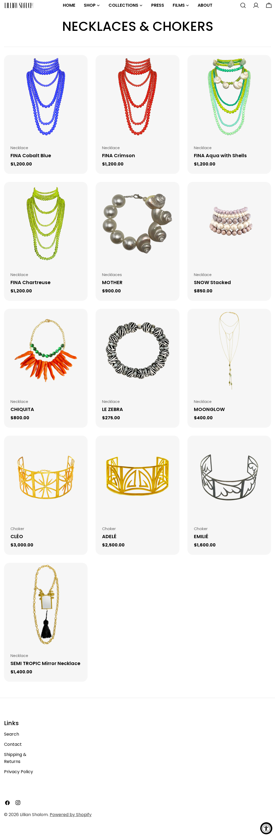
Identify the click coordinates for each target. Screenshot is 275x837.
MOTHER (112, 282)
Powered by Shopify (71, 815)
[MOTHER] (137, 223)
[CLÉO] (46, 477)
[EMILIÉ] (229, 477)
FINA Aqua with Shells (220, 155)
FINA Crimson (118, 155)
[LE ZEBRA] (137, 350)
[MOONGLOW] (229, 350)
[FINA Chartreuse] (46, 223)
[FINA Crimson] (137, 96)
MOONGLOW (209, 409)
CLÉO (16, 536)
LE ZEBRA (112, 409)
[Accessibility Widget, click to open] (266, 828)
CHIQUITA (22, 409)
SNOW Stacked (212, 282)
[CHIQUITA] (46, 350)
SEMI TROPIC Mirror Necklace (45, 663)
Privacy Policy (18, 772)
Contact (13, 744)
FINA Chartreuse (30, 282)
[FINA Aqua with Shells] (229, 96)
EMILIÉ (201, 536)
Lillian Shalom (34, 815)
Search (11, 734)
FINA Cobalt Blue (30, 155)
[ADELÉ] (137, 477)
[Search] (243, 5)
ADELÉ (109, 536)
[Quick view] (79, 66)
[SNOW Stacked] (229, 223)
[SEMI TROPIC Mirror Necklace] (46, 604)
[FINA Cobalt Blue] (46, 96)
